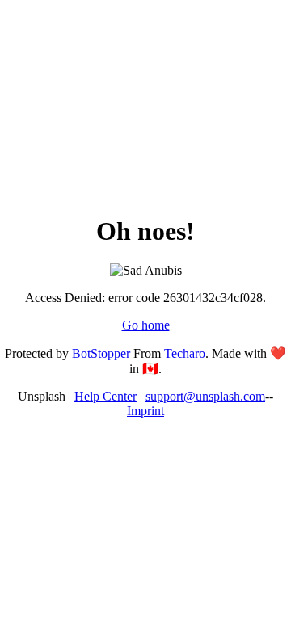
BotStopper (101, 353)
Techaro (184, 353)
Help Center (105, 396)
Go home (146, 325)
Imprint (145, 411)
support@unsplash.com (205, 396)
